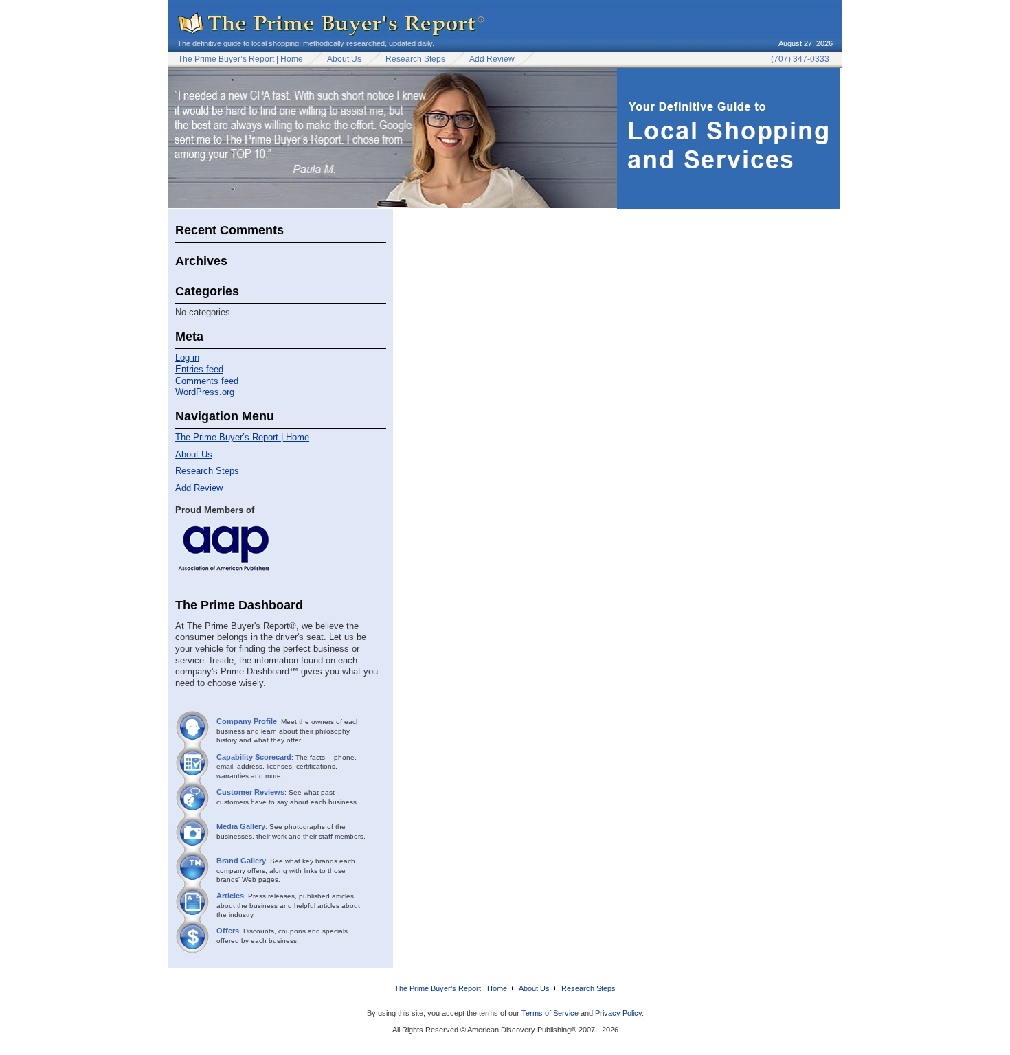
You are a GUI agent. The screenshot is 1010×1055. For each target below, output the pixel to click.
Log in (187, 357)
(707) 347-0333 (800, 59)
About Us (344, 59)
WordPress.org (204, 392)
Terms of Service (550, 1013)
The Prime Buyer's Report (331, 25)
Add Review (492, 59)
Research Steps (415, 59)
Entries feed (199, 369)
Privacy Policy (618, 1013)
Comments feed (206, 381)
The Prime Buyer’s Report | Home (240, 59)
